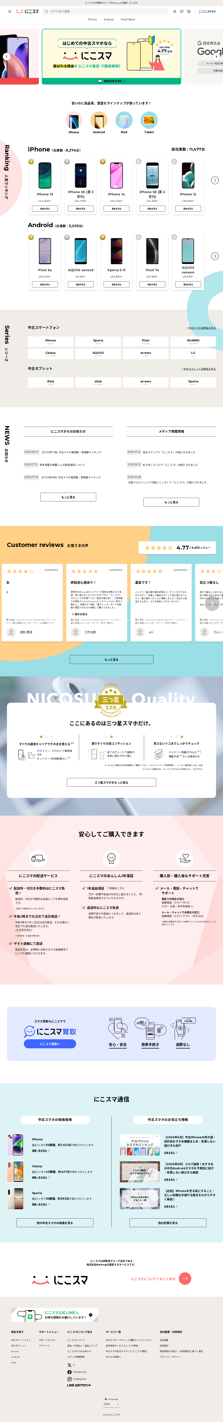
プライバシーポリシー (170, 1357)
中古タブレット (18, 1345)
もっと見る (68, 497)
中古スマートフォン (21, 1340)
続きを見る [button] (81, 614)
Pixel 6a (45, 270)
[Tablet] (149, 120)
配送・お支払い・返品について (82, 1345)
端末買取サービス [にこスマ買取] (122, 1345)
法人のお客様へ (113, 1357)
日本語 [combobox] (107, 1404)
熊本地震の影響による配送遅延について (62, 464)
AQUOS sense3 (81, 270)
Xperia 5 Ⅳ (116, 270)
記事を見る (169, 1153)
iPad (13, 1362)
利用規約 (164, 1345)
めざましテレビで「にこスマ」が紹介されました (170, 464)
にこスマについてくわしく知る (153, 1279)
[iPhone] (74, 120)
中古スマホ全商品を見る (202, 328)
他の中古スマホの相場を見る (55, 1223)
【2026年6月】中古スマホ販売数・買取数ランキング (70, 477)
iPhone (15, 1351)
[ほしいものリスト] (181, 11)
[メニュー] (10, 11)
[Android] (99, 120)
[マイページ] (175, 11)
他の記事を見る (168, 1223)
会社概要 (164, 1340)
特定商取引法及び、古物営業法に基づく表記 (181, 1351)
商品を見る (45, 209)
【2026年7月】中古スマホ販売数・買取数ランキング (71, 452)
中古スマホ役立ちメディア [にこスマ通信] (126, 1351)
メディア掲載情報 (75, 1357)
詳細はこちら (116, 888)
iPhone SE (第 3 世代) (81, 194)
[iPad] (124, 120)
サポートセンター (47, 1340)
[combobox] (108, 11)
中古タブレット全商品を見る (199, 369)
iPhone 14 (116, 194)
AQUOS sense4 (188, 270)
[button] (215, 180)
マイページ (44, 1345)
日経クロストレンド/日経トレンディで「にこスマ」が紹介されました (167, 482)
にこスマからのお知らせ (79, 1351)
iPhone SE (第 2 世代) (152, 194)
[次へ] (212, 603)
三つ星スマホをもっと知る (111, 782)
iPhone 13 (45, 194)
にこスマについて (76, 1340)
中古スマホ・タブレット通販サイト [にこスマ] (128, 1340)
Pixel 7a (152, 270)
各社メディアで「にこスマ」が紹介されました (169, 452)
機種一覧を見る (39, 1150)
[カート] (188, 11)
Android (15, 1357)
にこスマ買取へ (50, 1044)
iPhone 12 (188, 194)
